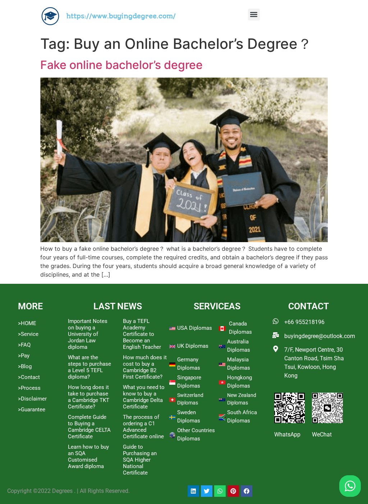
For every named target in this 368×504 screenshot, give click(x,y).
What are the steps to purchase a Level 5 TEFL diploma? (89, 367)
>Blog (25, 366)
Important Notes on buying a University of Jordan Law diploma (87, 334)
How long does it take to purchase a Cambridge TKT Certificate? (88, 397)
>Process (29, 388)
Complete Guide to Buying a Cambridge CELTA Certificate (89, 427)
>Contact (29, 377)
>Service (28, 334)
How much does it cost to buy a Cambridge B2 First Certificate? (145, 367)
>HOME (27, 323)
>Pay (23, 355)
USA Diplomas (194, 328)
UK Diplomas (192, 346)
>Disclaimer (32, 399)
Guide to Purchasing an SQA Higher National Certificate (140, 460)
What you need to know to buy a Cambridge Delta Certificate (144, 397)
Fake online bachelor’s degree (121, 65)
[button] (254, 14)
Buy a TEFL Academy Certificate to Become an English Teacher (142, 334)
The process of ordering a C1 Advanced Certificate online (143, 427)
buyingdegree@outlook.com (319, 336)
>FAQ (24, 345)
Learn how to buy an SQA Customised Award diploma (88, 457)
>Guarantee (31, 409)
